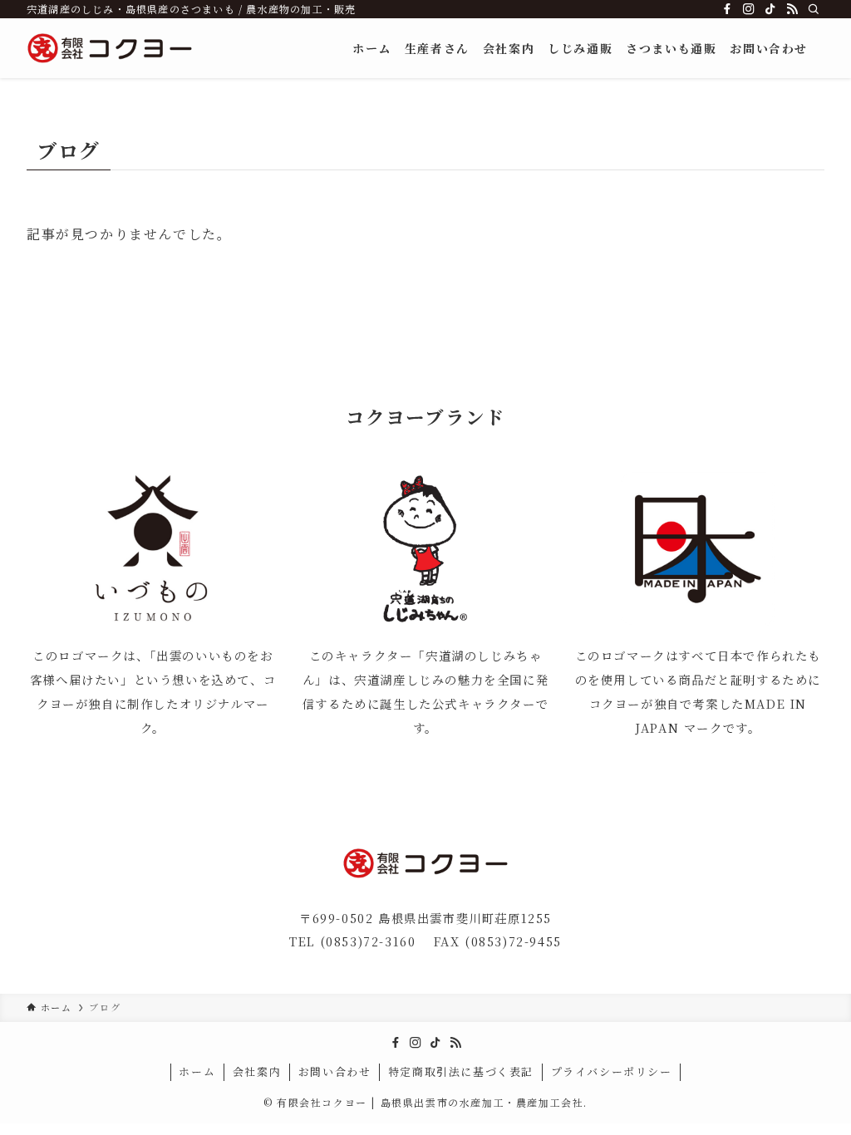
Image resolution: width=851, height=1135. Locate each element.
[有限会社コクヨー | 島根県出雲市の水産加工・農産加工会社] (110, 48)
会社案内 (257, 1071)
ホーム (197, 1071)
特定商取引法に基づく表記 (461, 1071)
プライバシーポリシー (611, 1071)
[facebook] (727, 9)
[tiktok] (770, 9)
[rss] (792, 9)
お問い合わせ (334, 1071)
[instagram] (749, 9)
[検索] (813, 9)
